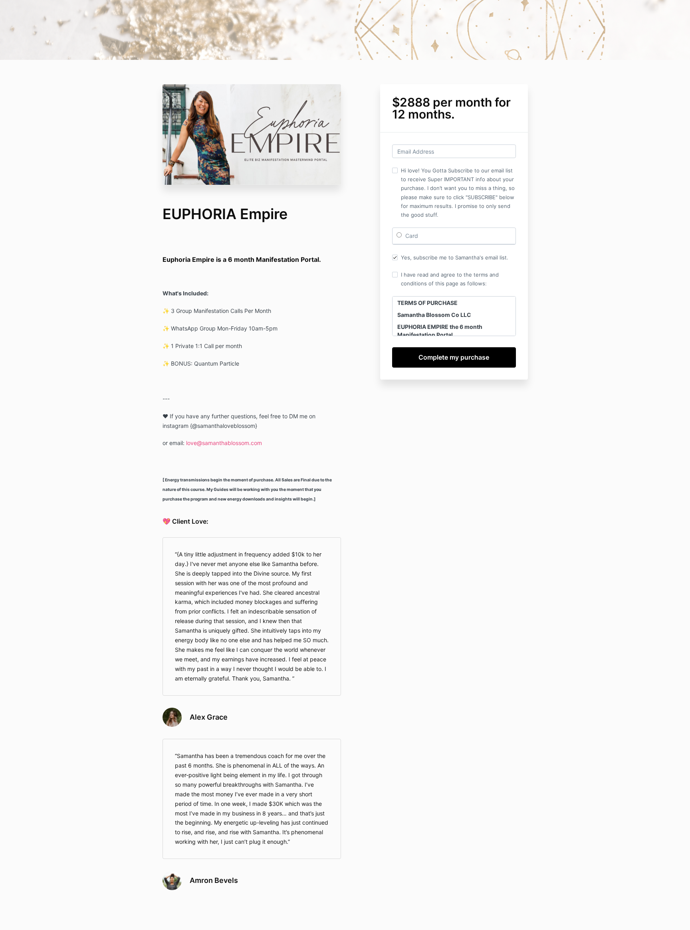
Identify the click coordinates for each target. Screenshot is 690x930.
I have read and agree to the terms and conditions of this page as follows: (450, 279)
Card (411, 235)
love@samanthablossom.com (224, 442)
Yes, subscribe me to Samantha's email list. (454, 257)
